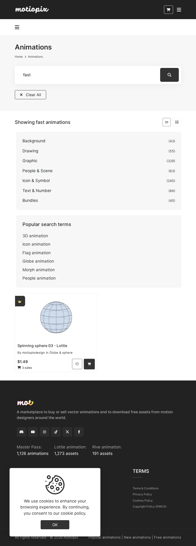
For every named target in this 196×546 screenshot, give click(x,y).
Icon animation (36, 244)
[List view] (177, 122)
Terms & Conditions (145, 488)
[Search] (169, 75)
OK (55, 524)
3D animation (35, 235)
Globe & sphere (61, 352)
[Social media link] (21, 432)
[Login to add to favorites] (77, 364)
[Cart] (168, 10)
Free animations (167, 537)
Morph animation (38, 269)
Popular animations (104, 537)
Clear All (33, 94)
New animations (137, 537)
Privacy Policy (142, 494)
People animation (39, 278)
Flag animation (36, 252)
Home (19, 56)
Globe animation (38, 261)
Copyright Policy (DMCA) (149, 506)
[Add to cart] (89, 364)
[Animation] (56, 317)
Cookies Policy (143, 500)
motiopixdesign (33, 352)
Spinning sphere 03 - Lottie (42, 345)
